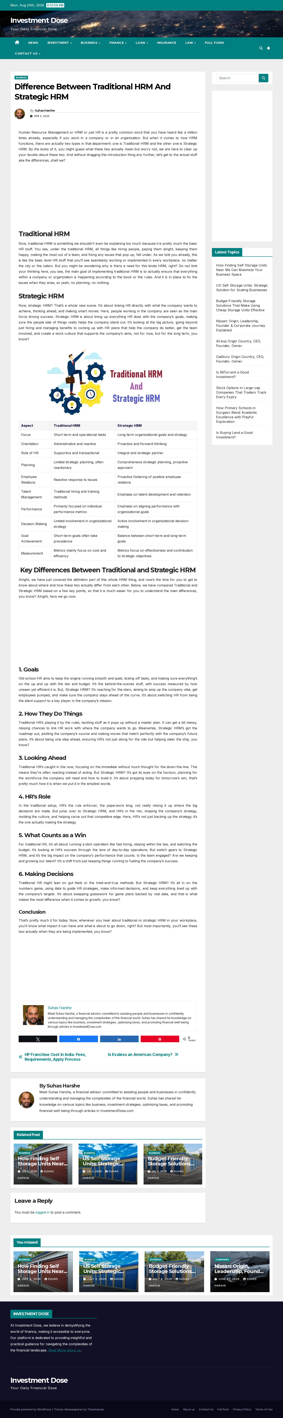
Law (189, 43)
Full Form (214, 43)
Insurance (166, 43)
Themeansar (95, 1409)
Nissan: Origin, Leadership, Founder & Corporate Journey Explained (240, 325)
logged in (42, 1212)
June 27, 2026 (229, 1279)
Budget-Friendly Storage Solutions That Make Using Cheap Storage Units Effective (240, 305)
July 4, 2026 (32, 1279)
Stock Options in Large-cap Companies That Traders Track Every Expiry (241, 392)
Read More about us (64, 1350)
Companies (222, 1259)
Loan (141, 43)
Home (175, 1409)
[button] (261, 48)
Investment (58, 43)
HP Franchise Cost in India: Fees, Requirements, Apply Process (55, 1057)
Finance (117, 43)
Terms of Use (264, 1409)
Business (89, 43)
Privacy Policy (242, 1409)
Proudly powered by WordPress (31, 1409)
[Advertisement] (108, 198)
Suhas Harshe (45, 110)
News (33, 43)
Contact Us (27, 53)
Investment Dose (39, 20)
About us (189, 1409)
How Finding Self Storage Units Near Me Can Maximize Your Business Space (241, 269)
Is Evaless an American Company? (140, 1054)
